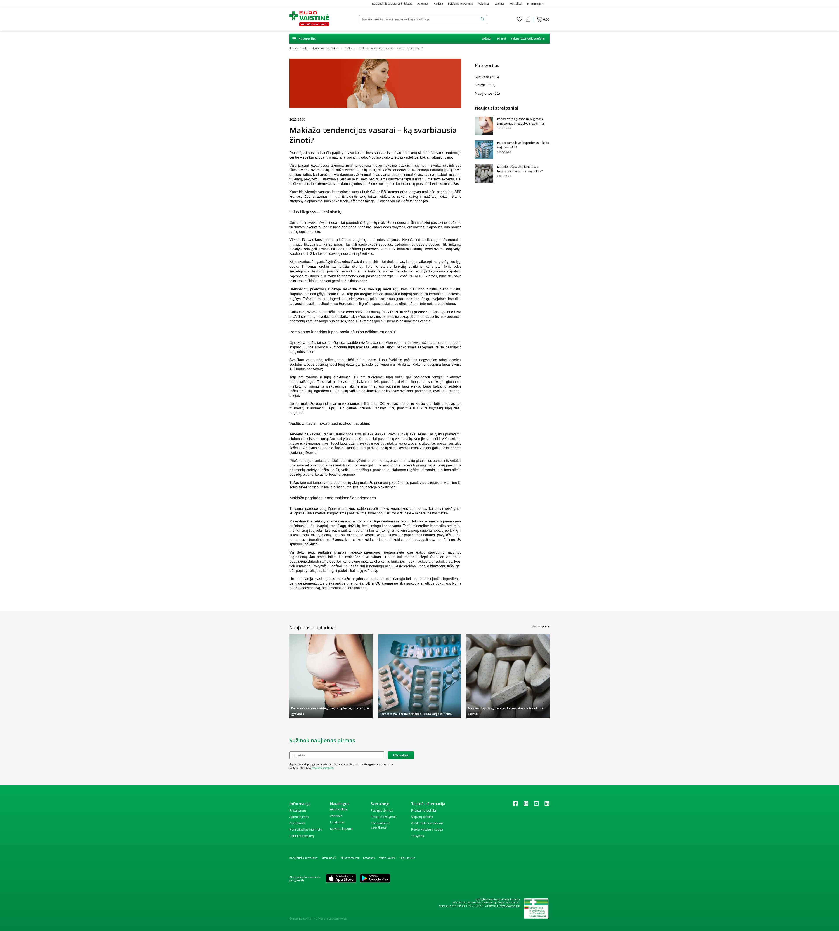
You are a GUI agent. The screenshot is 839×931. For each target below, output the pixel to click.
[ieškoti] (483, 19)
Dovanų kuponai (341, 828)
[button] (304, 39)
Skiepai (486, 38)
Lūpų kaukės (407, 858)
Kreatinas (369, 858)
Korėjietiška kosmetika (303, 858)
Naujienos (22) (487, 93)
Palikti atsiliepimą (301, 836)
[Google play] (375, 879)
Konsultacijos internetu (305, 829)
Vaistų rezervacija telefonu (528, 38)
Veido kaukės (387, 858)
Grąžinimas (297, 823)
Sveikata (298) (487, 76)
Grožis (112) (485, 84)
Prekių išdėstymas (383, 817)
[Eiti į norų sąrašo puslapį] (519, 19)
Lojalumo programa (460, 3)
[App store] (341, 879)
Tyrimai (501, 38)
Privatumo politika (424, 810)
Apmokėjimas (299, 817)
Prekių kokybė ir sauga (427, 829)
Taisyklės (417, 836)
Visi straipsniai (541, 626)
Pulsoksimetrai (350, 858)
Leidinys (499, 3)
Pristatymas (297, 810)
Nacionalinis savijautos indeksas (392, 3)
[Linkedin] (547, 805)
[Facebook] (515, 805)
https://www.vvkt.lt (509, 905)
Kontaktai (516, 3)
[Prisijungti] (528, 19)
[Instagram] (526, 805)
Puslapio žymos (382, 810)
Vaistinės (483, 3)
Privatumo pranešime (322, 767)
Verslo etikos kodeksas (427, 823)
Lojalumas (337, 822)
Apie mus (423, 3)
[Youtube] (536, 805)
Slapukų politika (422, 817)
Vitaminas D (329, 858)
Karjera (438, 3)
